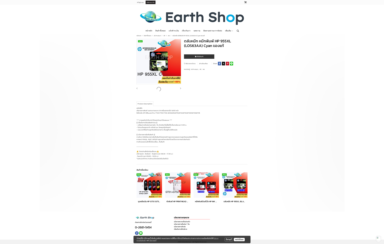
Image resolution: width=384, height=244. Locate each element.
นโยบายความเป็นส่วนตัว (182, 221)
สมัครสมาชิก (150, 2)
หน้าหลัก (149, 31)
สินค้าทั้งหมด (160, 31)
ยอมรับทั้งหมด (239, 239)
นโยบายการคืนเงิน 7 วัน (182, 224)
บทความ (197, 31)
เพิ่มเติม (228, 31)
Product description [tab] (145, 104)
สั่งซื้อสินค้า (200, 57)
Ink (204, 69)
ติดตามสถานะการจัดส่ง (212, 31)
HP (201, 69)
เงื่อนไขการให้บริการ (180, 229)
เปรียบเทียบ (204, 64)
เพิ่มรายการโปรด (190, 64)
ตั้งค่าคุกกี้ (229, 239)
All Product (194, 69)
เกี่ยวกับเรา (186, 31)
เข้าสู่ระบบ (140, 2)
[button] (238, 31)
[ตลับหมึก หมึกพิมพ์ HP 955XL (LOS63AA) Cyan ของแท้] (159, 62)
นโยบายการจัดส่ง (180, 226)
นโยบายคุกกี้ (152, 240)
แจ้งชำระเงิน (174, 31)
